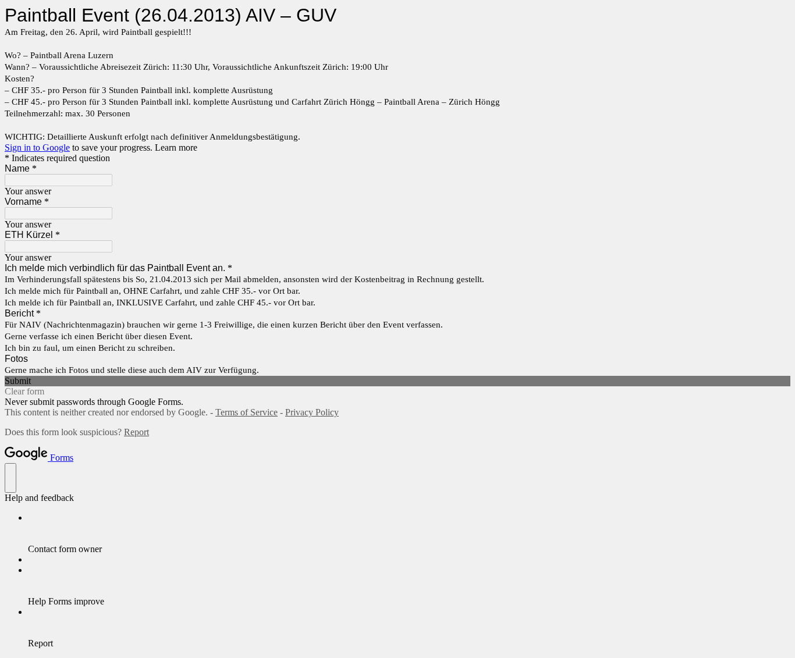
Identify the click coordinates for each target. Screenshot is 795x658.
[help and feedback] (10, 478)
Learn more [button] (176, 147)
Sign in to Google (37, 147)
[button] (397, 381)
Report (136, 432)
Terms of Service (246, 412)
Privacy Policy (312, 412)
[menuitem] (409, 533)
